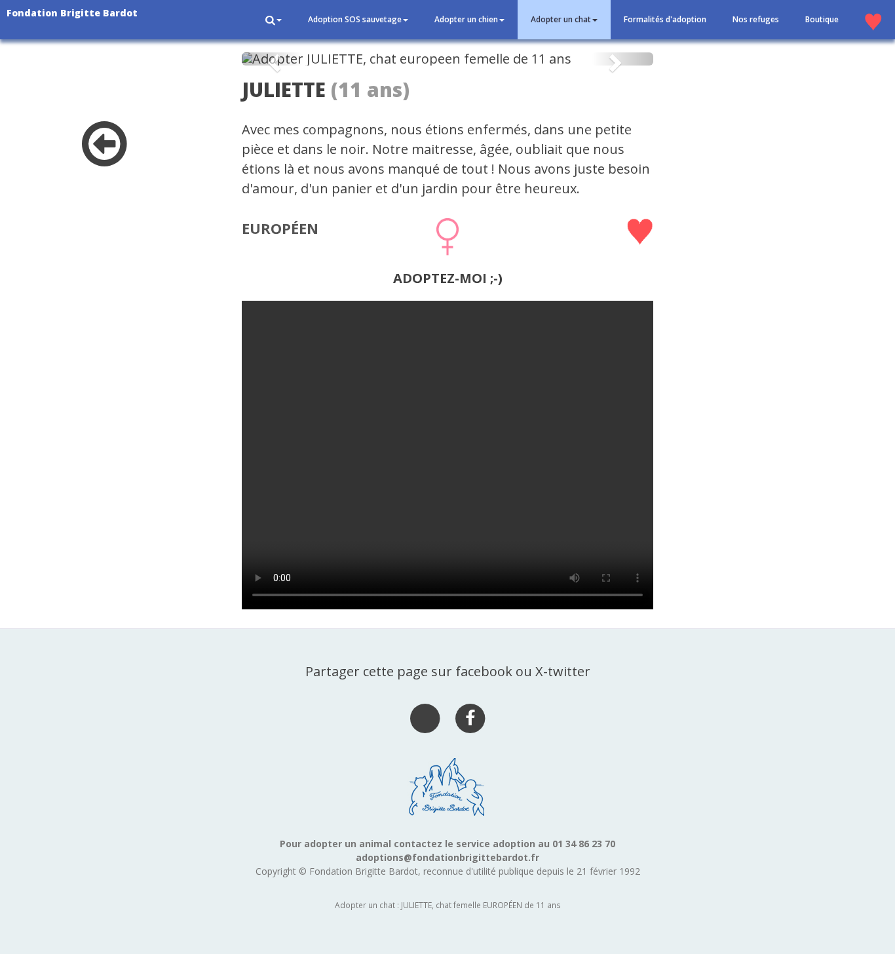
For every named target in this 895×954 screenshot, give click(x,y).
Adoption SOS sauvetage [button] (355, 19)
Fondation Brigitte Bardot (72, 13)
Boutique (822, 19)
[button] (273, 19)
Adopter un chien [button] (466, 19)
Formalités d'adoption (665, 19)
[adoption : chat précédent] (104, 157)
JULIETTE (284, 89)
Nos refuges (756, 19)
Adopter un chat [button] (561, 19)
